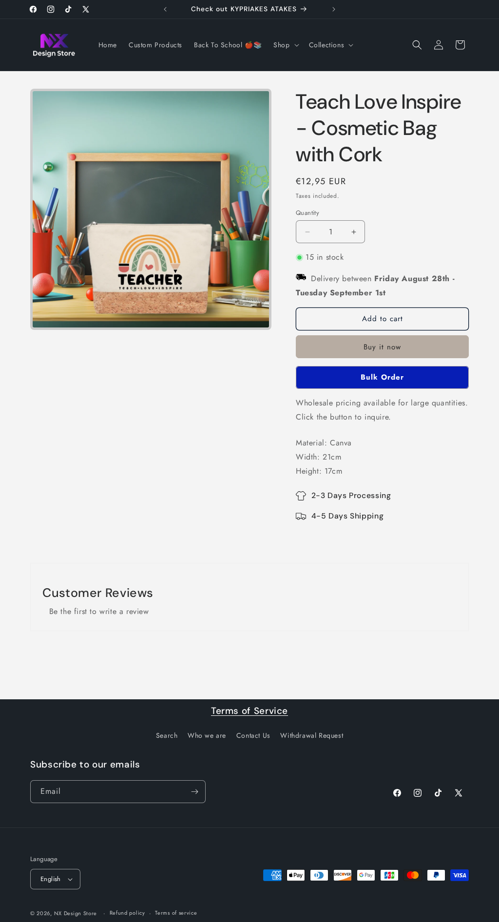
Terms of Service (249, 711)
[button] (285, 45)
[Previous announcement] (165, 9)
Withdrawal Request (311, 735)
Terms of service (176, 913)
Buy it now (382, 347)
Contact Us (253, 735)
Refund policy (127, 913)
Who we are (207, 735)
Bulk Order (382, 377)
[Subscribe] (194, 791)
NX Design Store (75, 913)
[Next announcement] (334, 9)
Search (167, 735)
